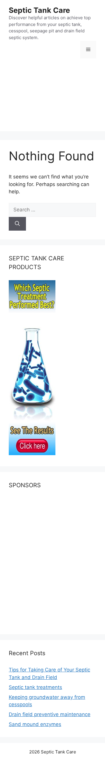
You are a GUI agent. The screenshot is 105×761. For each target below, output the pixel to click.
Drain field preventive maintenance (49, 714)
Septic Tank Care (39, 10)
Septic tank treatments (35, 687)
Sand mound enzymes (35, 724)
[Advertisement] (52, 99)
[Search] (17, 224)
